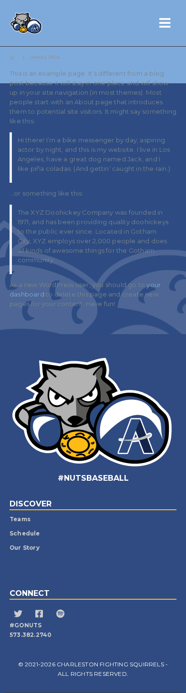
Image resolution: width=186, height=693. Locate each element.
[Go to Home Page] (13, 57)
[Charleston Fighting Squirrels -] (45, 23)
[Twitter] (19, 615)
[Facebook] (40, 615)
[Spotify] (61, 615)
